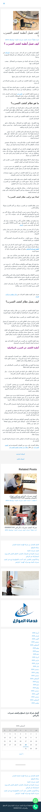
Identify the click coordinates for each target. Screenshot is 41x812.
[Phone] (35, 807)
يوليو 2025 (36, 648)
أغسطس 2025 (34, 645)
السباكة (7, 52)
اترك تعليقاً (36, 39)
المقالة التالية (20, 459)
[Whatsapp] (35, 800)
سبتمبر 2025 (35, 642)
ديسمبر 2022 (35, 691)
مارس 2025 (35, 660)
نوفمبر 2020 (35, 703)
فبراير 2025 (35, 663)
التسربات (19, 94)
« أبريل (21, 754)
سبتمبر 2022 (35, 697)
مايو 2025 (36, 654)
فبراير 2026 (35, 636)
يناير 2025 (36, 666)
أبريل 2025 (35, 657)
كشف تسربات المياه (33, 550)
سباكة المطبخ (35, 547)
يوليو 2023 (36, 688)
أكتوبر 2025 (35, 639)
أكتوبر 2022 (35, 694)
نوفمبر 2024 (35, 672)
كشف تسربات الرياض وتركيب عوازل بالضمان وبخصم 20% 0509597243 (23, 497)
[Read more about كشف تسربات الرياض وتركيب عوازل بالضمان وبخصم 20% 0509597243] (20, 483)
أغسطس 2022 (34, 700)
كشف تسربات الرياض (32, 249)
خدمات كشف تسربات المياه (23, 39)
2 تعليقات (34, 500)
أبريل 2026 (35, 633)
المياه (21, 225)
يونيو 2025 (36, 651)
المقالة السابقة (20, 454)
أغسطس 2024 (34, 678)
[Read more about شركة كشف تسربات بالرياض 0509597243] (20, 515)
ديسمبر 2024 (35, 669)
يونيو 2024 (36, 681)
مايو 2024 (36, 684)
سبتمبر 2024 (35, 675)
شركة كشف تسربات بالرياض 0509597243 (21, 527)
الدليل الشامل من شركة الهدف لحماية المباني (25, 544)
